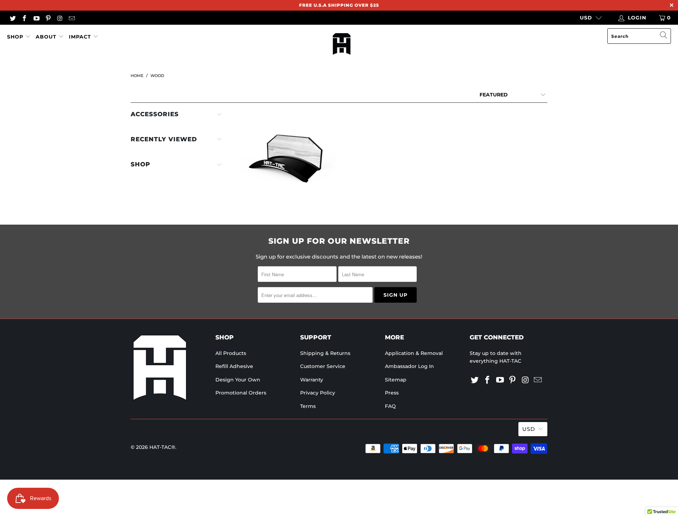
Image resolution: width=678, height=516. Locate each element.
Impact (80, 37)
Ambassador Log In (409, 366)
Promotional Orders (240, 393)
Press (392, 393)
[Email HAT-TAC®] (71, 17)
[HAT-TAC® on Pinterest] (48, 17)
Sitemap (395, 379)
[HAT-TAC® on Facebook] (24, 17)
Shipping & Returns (325, 353)
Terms (308, 406)
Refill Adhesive (234, 366)
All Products (230, 353)
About (46, 37)
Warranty (311, 379)
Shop (16, 37)
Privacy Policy (317, 393)
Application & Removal (414, 353)
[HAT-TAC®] (341, 44)
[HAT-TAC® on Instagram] (59, 17)
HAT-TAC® (162, 447)
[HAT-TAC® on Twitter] (12, 17)
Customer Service (322, 366)
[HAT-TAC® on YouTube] (36, 17)
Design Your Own (237, 379)
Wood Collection (286, 159)
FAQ (390, 406)
